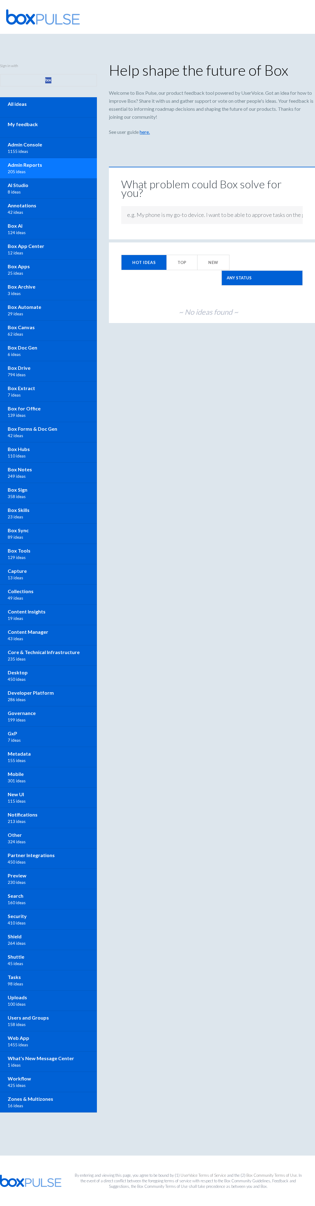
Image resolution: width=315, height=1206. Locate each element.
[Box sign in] (48, 80)
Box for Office (24, 408)
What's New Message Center (41, 1058)
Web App (18, 1038)
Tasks (14, 977)
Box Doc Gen (22, 347)
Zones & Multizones (30, 1099)
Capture (17, 571)
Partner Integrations (31, 855)
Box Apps (19, 266)
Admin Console (25, 144)
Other (15, 835)
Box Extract (21, 388)
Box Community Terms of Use (271, 1175)
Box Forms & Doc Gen (32, 429)
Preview (17, 875)
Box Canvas (21, 327)
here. (145, 132)
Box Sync (18, 530)
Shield (15, 936)
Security (17, 916)
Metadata (19, 754)
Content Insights (27, 611)
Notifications (23, 814)
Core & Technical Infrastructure (44, 652)
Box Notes (20, 469)
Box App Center (26, 246)
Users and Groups (28, 1017)
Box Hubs (19, 449)
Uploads (17, 997)
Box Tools (19, 550)
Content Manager (28, 632)
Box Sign (17, 490)
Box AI (15, 226)
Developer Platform (31, 693)
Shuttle (16, 957)
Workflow (19, 1078)
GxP (12, 733)
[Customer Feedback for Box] (43, 17)
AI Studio (18, 185)
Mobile (16, 774)
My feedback (23, 124)
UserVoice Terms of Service (203, 1175)
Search (15, 896)
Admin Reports (25, 165)
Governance (22, 713)
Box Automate (24, 307)
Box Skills (19, 510)
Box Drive (19, 368)
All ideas (17, 104)
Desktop (18, 672)
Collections (21, 591)
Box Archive (21, 287)
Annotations (22, 205)
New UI (16, 794)
